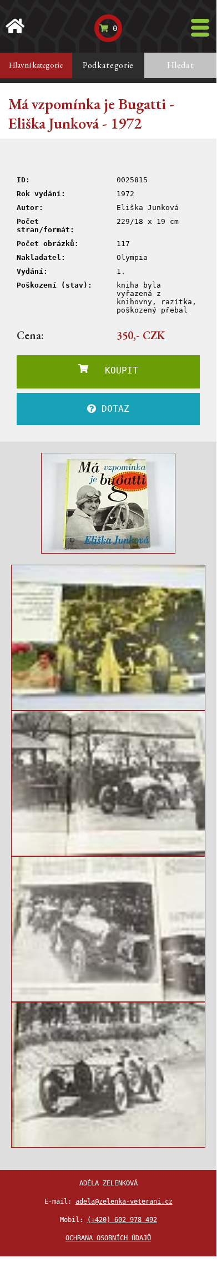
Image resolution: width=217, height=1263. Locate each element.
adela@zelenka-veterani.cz (124, 1201)
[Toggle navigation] (200, 27)
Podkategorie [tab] (108, 65)
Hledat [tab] (180, 65)
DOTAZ (112, 408)
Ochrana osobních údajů (108, 1238)
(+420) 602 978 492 (122, 1220)
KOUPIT (113, 370)
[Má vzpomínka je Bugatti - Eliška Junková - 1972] (108, 503)
